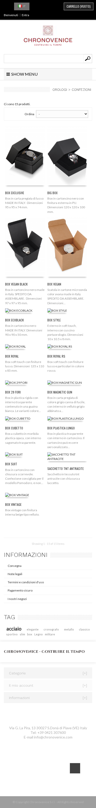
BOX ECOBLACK (14, 320)
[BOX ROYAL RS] (59, 347)
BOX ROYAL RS (56, 356)
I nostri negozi (17, 599)
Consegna (15, 566)
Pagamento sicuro (20, 590)
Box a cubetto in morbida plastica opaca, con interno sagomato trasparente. (23, 438)
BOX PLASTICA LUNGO (61, 428)
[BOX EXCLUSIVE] (25, 157)
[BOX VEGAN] (67, 248)
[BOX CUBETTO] (17, 419)
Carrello (79, 6)
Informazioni (26, 554)
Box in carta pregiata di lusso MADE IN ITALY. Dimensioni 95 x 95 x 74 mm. (24, 202)
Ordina (29, 114)
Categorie (48, 673)
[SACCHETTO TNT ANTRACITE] (67, 457)
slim (22, 634)
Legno (38, 634)
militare (50, 634)
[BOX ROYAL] (15, 347)
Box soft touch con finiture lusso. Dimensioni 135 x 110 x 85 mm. (24, 366)
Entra (25, 15)
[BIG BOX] (67, 157)
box (29, 634)
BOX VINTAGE (13, 504)
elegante (33, 629)
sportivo (12, 634)
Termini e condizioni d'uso (26, 582)
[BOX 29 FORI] (16, 383)
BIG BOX (52, 193)
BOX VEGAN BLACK (16, 284)
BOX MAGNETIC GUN (59, 392)
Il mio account (48, 685)
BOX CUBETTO (14, 428)
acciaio (14, 629)
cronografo (51, 629)
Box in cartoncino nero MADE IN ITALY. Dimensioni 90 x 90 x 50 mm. (24, 330)
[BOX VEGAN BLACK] (25, 248)
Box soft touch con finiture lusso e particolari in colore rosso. (65, 366)
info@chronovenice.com (53, 737)
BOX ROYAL (12, 356)
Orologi (59, 90)
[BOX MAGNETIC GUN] (64, 383)
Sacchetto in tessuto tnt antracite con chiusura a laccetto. (63, 478)
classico (84, 629)
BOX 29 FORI (13, 392)
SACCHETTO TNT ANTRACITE (65, 468)
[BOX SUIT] (14, 455)
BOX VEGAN (54, 284)
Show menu (24, 74)
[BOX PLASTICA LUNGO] (65, 419)
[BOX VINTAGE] (17, 496)
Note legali (15, 574)
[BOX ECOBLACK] (19, 311)
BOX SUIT (11, 464)
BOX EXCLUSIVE (14, 193)
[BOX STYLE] (57, 311)
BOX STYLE (54, 320)
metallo (69, 629)
